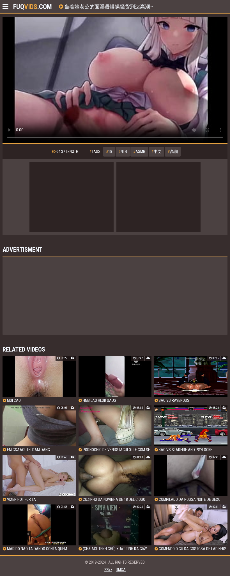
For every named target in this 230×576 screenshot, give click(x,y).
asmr (139, 151)
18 (109, 151)
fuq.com (32, 7)
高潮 (173, 151)
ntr (122, 151)
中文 (156, 151)
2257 (108, 569)
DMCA (121, 569)
